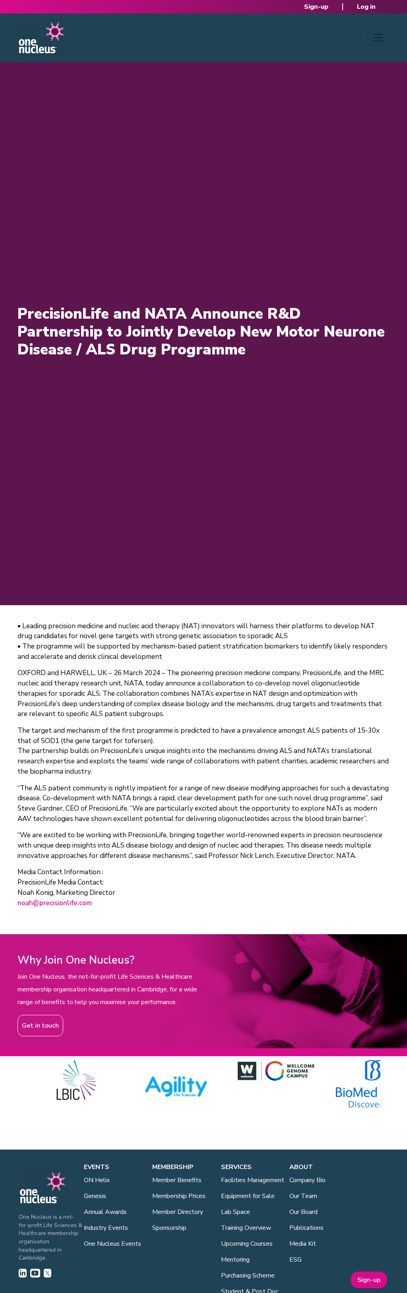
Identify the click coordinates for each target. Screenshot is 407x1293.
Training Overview (246, 1227)
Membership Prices (178, 1196)
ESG (295, 1259)
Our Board (303, 1212)
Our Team (303, 1196)
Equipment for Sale (248, 1196)
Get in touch (40, 1025)
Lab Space (235, 1212)
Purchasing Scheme (248, 1275)
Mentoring (235, 1259)
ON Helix (97, 1180)
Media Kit (302, 1243)
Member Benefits (177, 1180)
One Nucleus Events (112, 1243)
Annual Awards (105, 1212)
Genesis (95, 1196)
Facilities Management (252, 1180)
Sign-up (316, 6)
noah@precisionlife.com (54, 903)
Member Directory (177, 1212)
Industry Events (106, 1227)
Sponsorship (169, 1227)
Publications (306, 1227)
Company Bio (307, 1180)
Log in (366, 6)
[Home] (41, 38)
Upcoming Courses (247, 1243)
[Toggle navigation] (378, 38)
